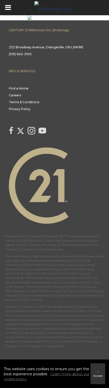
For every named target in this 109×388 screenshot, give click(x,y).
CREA (28, 265)
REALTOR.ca (81, 287)
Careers (15, 95)
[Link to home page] (54, 7)
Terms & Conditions (24, 102)
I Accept (98, 374)
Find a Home (18, 88)
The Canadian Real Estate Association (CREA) (58, 278)
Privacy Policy (19, 109)
